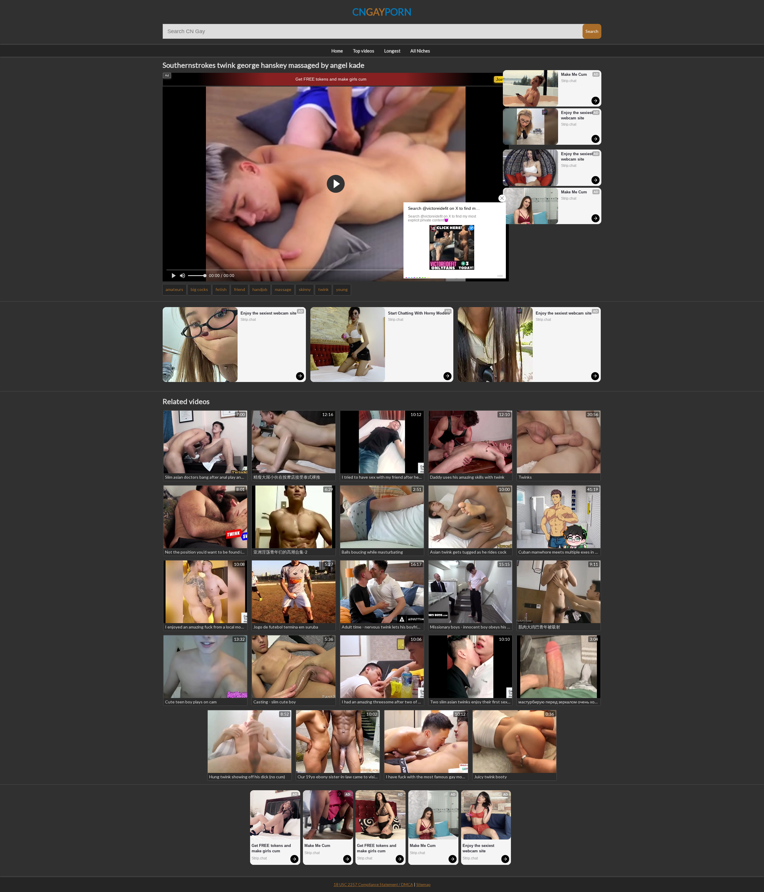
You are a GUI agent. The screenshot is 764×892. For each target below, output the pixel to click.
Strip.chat (568, 81)
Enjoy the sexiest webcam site (577, 115)
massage (283, 289)
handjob (259, 289)
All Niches (420, 50)
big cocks (199, 289)
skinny (305, 289)
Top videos (363, 50)
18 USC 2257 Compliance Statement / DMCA (373, 884)
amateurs (174, 289)
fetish (221, 289)
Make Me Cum (574, 74)
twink (323, 289)
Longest (392, 50)
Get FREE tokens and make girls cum (330, 79)
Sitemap (423, 884)
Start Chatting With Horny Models (419, 313)
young (342, 289)
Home (337, 50)
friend (239, 289)
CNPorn (382, 12)
